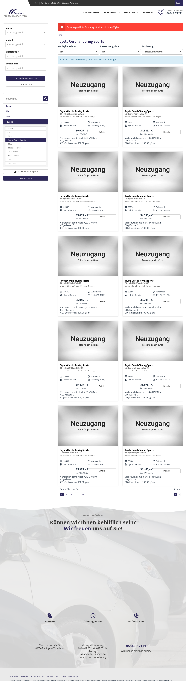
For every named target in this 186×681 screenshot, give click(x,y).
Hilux (9, 144)
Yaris (9, 159)
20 (67, 494)
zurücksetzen (26, 84)
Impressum (39, 676)
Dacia (8, 106)
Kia (7, 111)
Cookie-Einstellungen (69, 676)
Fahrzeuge (110, 12)
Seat (7, 116)
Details (102, 132)
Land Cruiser (12, 152)
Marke (8, 28)
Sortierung (147, 46)
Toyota (9, 121)
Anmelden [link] (27, 178)
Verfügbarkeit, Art (68, 46)
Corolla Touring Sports (16, 140)
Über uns (129, 12)
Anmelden (14, 676)
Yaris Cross (11, 163)
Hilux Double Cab (14, 148)
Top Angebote (91, 12)
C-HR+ (10, 136)
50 (72, 494)
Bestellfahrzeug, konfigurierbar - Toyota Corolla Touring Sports (88, 107)
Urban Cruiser (13, 155)
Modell (9, 39)
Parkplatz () (26, 676)
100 (77, 494)
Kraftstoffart (12, 51)
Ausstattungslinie (109, 46)
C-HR (9, 132)
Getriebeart (11, 63)
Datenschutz (52, 676)
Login (178, 3)
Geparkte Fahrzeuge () (27, 171)
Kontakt (148, 12)
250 (83, 494)
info (60, 34)
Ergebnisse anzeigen (26, 78)
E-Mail (35, 3)
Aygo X (10, 128)
